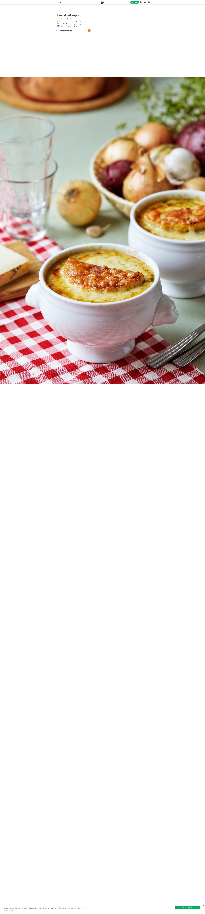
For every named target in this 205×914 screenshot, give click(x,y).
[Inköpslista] (144, 2)
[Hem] (102, 2)
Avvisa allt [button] (187, 911)
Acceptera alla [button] (187, 907)
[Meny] (56, 2)
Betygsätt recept (66, 31)
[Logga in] (148, 2)
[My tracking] (141, 2)
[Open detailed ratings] (76, 19)
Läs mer (78, 908)
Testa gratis (135, 2)
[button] (45, 910)
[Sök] (60, 2)
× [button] (203, 905)
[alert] (102, 909)
